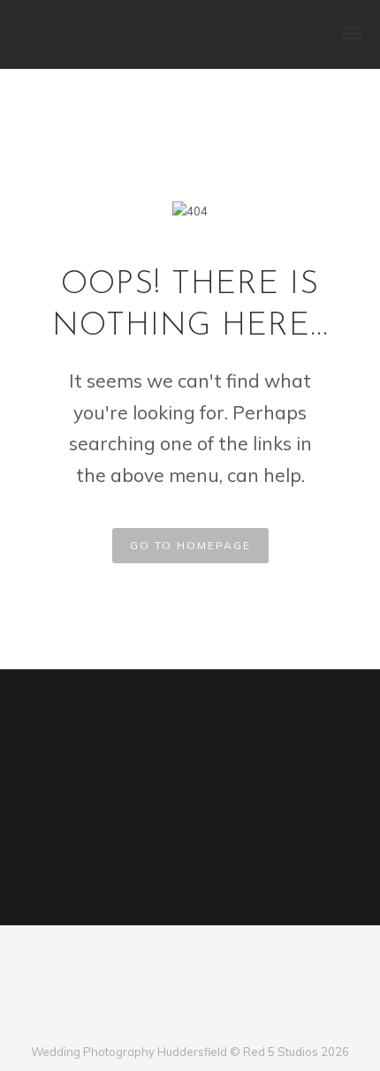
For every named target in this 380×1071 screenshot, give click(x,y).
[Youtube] (204, 1022)
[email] (233, 1022)
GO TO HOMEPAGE (190, 545)
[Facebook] (146, 1022)
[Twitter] (175, 1022)
